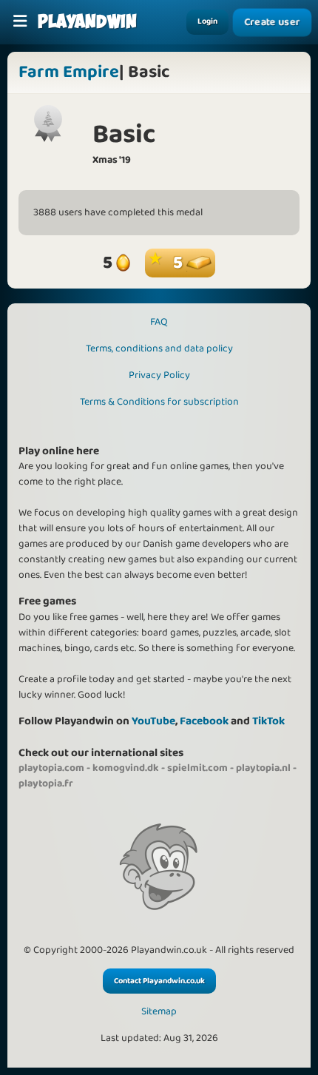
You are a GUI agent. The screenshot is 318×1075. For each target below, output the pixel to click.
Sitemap (159, 1012)
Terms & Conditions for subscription (159, 402)
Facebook (204, 721)
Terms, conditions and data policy (159, 348)
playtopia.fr (45, 783)
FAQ (159, 322)
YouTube (153, 721)
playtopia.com (51, 768)
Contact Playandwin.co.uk (159, 981)
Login (207, 21)
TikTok (268, 721)
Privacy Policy (159, 375)
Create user (271, 22)
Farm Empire (68, 72)
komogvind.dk (125, 768)
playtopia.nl (263, 768)
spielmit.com (197, 768)
